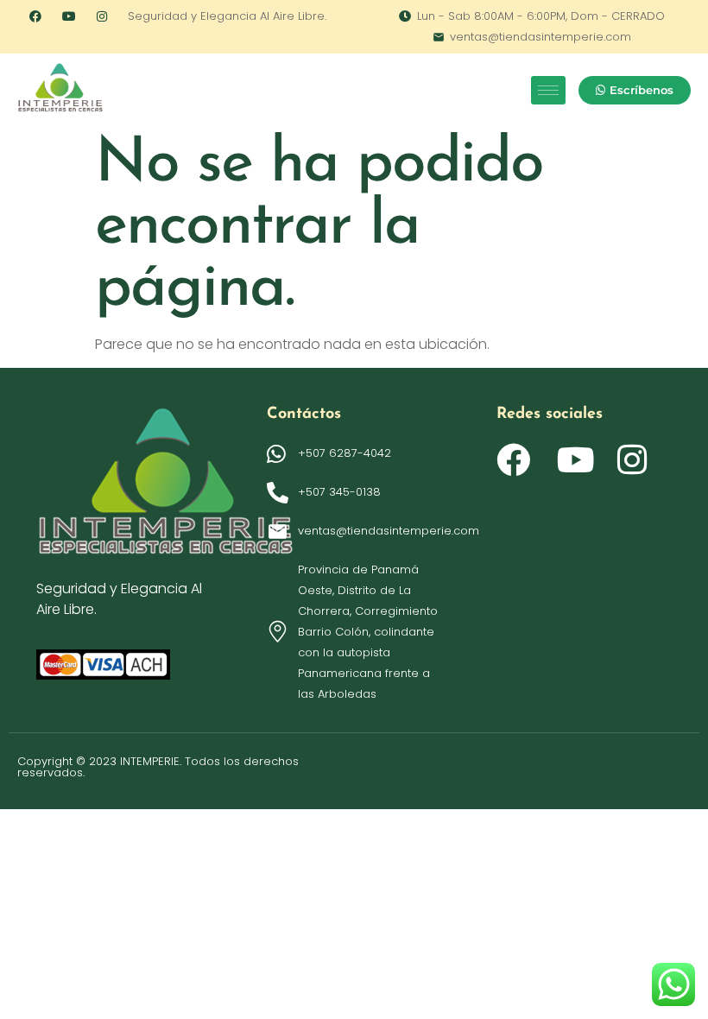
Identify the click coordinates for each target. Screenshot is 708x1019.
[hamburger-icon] (548, 90)
